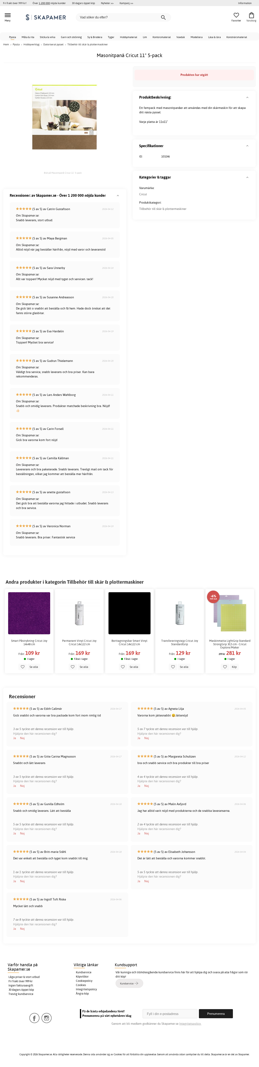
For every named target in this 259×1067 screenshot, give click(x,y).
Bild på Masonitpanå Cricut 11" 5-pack (63, 172)
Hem (6, 44)
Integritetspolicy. (190, 1024)
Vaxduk (180, 37)
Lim (145, 37)
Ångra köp (82, 993)
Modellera (197, 37)
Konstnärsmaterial (236, 37)
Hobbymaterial (128, 37)
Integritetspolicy (86, 989)
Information (245, 3)
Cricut (143, 194)
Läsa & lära (214, 37)
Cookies (81, 985)
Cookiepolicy (84, 981)
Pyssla (12, 37)
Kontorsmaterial (162, 37)
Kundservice (83, 972)
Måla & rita (28, 37)
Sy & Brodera (94, 37)
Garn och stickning (71, 37)
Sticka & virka (47, 37)
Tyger (111, 37)
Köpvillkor (82, 976)
